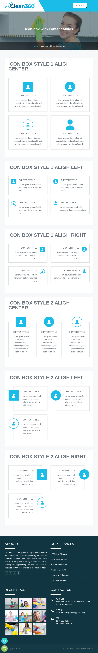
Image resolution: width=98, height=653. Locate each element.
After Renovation (59, 564)
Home (35, 46)
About (65, 648)
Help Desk (74, 648)
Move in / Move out (60, 575)
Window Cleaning (59, 554)
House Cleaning (59, 580)
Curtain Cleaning (59, 559)
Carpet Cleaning (59, 570)
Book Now (80, 5)
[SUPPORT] (4, 641)
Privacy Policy (87, 648)
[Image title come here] (11, 604)
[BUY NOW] (4, 648)
